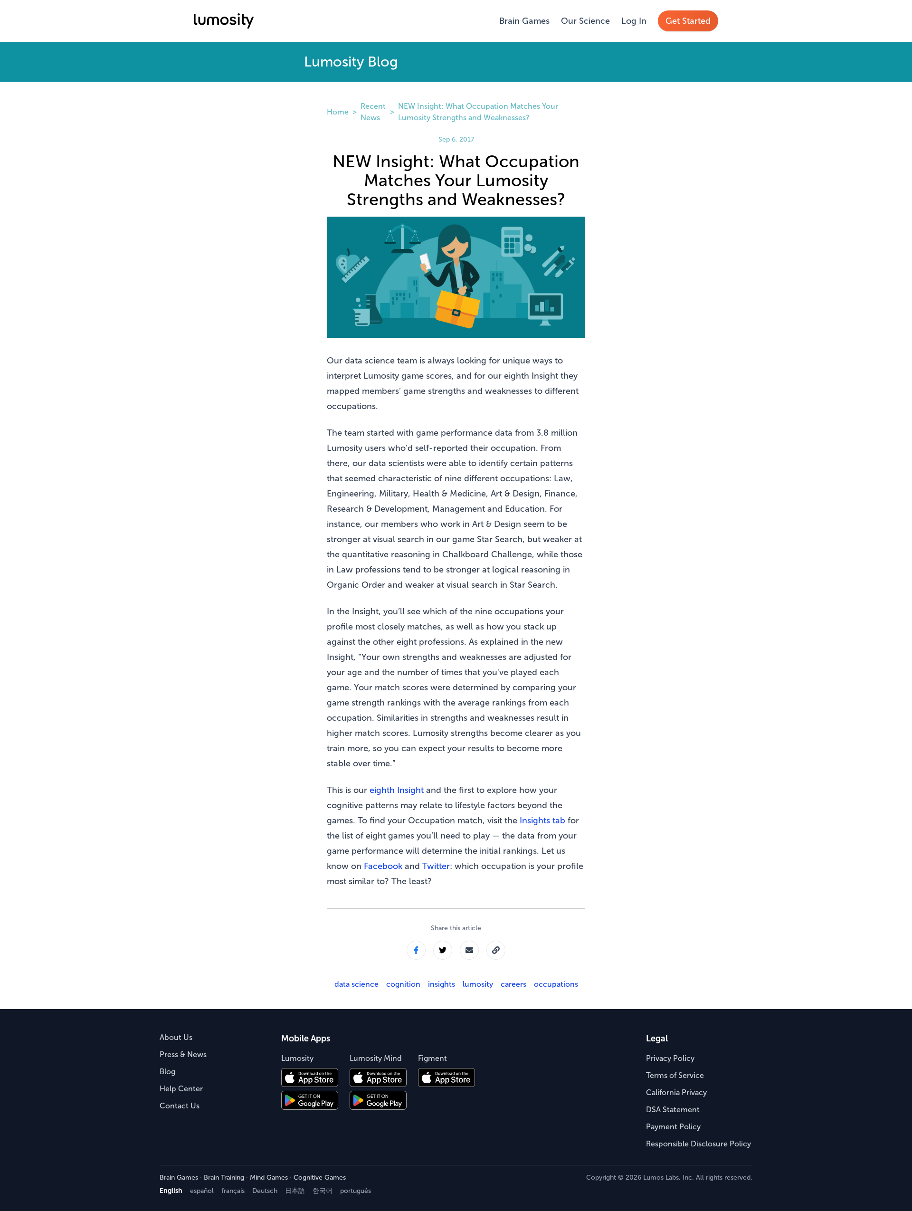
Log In (633, 21)
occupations (556, 984)
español (202, 1191)
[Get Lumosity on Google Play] (309, 1100)
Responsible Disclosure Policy (698, 1143)
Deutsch (264, 1191)
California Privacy (676, 1092)
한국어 (322, 1191)
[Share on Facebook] (416, 950)
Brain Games (524, 21)
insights (441, 984)
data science (356, 984)
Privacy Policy (670, 1058)
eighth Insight (397, 790)
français (233, 1191)
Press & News (183, 1054)
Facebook (383, 866)
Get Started (688, 21)
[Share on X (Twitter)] (442, 950)
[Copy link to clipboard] (495, 950)
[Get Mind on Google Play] (378, 1100)
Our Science (585, 21)
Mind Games (269, 1177)
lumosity (478, 984)
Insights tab (542, 820)
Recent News (373, 112)
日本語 (295, 1191)
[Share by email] (469, 950)
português (355, 1191)
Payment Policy (673, 1126)
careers (513, 984)
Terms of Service (675, 1075)
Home (338, 111)
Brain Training (224, 1177)
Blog (167, 1071)
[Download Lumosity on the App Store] (309, 1077)
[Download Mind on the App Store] (378, 1077)
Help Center (181, 1088)
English (171, 1191)
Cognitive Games (320, 1177)
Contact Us (180, 1105)
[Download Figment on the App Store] (446, 1077)
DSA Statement (673, 1109)
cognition (403, 984)
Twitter (436, 866)
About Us (176, 1037)
